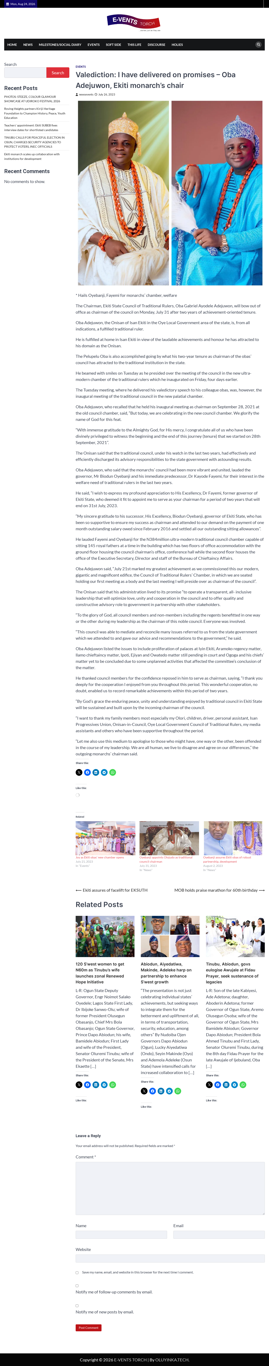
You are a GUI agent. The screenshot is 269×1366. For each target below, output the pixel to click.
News (28, 44)
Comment (86, 1156)
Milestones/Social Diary (60, 44)
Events (94, 44)
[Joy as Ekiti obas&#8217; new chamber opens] (105, 838)
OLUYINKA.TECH (172, 1359)
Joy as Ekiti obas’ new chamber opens (100, 857)
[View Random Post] (260, 4)
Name (81, 1225)
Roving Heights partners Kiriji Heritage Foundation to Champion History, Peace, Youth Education (34, 113)
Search (10, 64)
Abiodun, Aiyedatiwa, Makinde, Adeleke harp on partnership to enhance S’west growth (166, 973)
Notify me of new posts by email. (105, 1311)
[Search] (258, 44)
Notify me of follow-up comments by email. (114, 1291)
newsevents (86, 94)
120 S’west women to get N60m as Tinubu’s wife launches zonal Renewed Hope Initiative (100, 973)
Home (12, 44)
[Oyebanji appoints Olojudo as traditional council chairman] (169, 838)
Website (83, 1249)
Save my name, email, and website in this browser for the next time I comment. (138, 1272)
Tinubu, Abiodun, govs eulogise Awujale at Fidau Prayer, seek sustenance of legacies (232, 973)
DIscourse (156, 44)
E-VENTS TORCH (130, 1359)
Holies (177, 44)
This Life (134, 44)
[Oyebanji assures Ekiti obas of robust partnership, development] (233, 838)
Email (178, 1225)
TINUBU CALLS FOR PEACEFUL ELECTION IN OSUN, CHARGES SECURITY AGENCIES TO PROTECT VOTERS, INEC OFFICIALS (34, 142)
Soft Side (113, 44)
